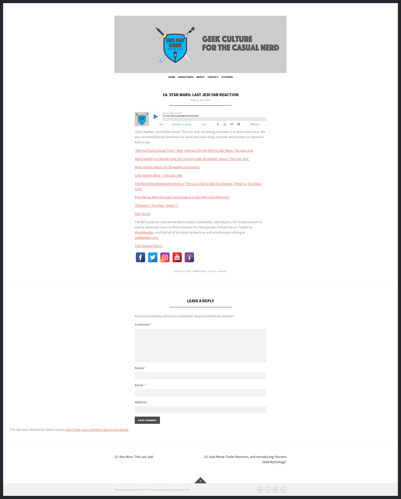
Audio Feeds (185, 76)
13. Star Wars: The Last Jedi (133, 457)
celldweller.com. (147, 237)
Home (171, 76)
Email (140, 385)
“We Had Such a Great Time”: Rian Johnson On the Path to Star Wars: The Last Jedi (194, 150)
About (200, 76)
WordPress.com (180, 489)
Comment (143, 324)
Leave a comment (217, 271)
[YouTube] (177, 257)
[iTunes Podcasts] (189, 257)
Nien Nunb (142, 213)
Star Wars (205, 100)
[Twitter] (153, 257)
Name (140, 368)
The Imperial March (149, 246)
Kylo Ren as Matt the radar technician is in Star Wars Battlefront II (182, 197)
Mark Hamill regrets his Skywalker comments (167, 167)
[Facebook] (140, 257)
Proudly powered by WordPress (131, 489)
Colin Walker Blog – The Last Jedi (158, 175)
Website (141, 402)
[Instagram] (165, 257)
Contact (213, 76)
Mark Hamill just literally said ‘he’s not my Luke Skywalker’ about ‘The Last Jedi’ (192, 158)
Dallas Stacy (199, 271)
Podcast (194, 100)
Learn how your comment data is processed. (97, 429)
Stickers (227, 76)
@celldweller (144, 232)
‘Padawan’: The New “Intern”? (157, 205)
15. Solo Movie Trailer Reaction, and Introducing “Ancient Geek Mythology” (245, 459)
